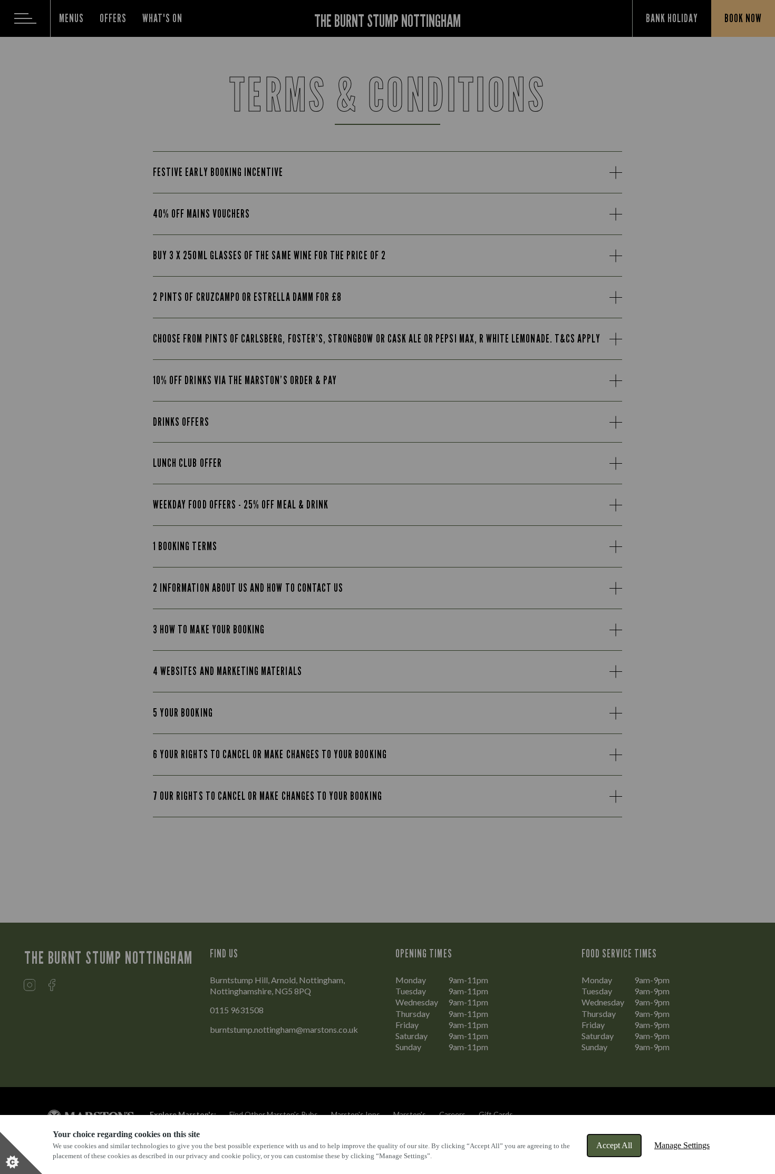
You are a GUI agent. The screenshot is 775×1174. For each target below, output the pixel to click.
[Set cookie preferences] (21, 1153)
